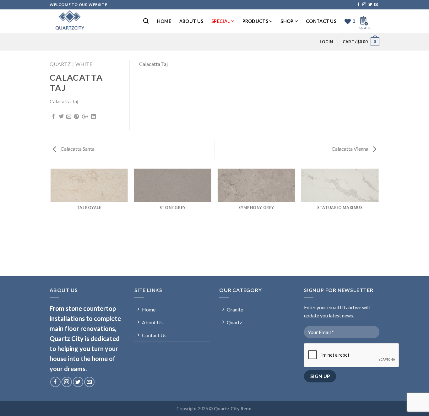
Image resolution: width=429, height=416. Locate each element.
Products (255, 21)
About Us (191, 21)
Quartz (60, 64)
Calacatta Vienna (350, 149)
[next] (378, 222)
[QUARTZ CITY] (81, 21)
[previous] (51, 222)
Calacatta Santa (77, 149)
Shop (286, 21)
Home (164, 21)
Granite (235, 309)
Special (220, 21)
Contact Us (321, 21)
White (83, 64)
